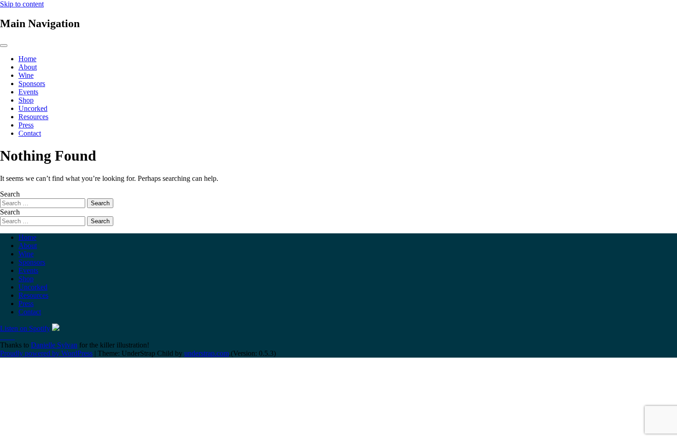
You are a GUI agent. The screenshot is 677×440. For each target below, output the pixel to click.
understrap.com (206, 353)
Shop (26, 100)
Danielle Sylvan (54, 345)
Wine (26, 75)
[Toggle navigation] (3, 45)
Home (27, 59)
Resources (33, 117)
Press (26, 125)
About (27, 67)
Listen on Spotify (25, 328)
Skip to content (22, 4)
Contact (29, 133)
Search (10, 194)
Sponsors (31, 83)
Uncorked (32, 108)
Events (28, 92)
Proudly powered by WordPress (46, 353)
